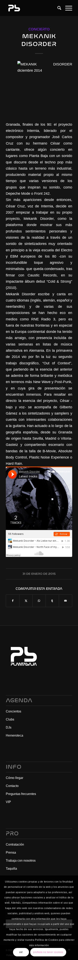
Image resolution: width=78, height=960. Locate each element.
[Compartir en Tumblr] (52, 601)
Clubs (10, 719)
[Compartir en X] (25, 601)
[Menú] (66, 8)
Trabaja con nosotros (21, 860)
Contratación (15, 844)
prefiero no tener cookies (48, 952)
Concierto (39, 29)
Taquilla (11, 868)
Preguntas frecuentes (21, 794)
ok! (21, 952)
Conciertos (13, 711)
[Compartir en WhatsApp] (39, 601)
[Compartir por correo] (65, 601)
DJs (8, 727)
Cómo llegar (14, 778)
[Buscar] (57, 8)
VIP (8, 802)
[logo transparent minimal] (32, 8)
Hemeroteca (14, 735)
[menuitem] (57, 8)
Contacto (12, 786)
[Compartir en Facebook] (12, 601)
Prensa (11, 852)
